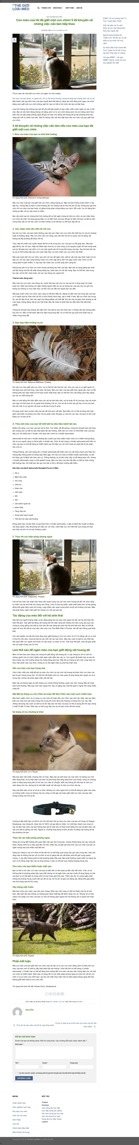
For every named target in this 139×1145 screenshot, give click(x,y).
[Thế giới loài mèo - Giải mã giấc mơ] (23, 8)
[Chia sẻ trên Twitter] (50, 994)
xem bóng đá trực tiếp (51, 1108)
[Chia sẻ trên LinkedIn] (62, 994)
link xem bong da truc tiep (52, 1113)
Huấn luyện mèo (19, 1103)
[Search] (38, 8)
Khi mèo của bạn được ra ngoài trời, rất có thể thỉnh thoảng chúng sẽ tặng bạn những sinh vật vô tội (53, 98)
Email (45, 1063)
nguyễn (64, 30)
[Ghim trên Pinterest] (58, 994)
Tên (17, 1063)
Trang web (74, 1063)
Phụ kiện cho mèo (19, 1111)
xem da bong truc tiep (51, 1116)
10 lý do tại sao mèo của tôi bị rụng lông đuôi (35, 1025)
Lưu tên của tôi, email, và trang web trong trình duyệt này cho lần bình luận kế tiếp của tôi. (52, 1073)
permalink (79, 1001)
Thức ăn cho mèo (19, 1115)
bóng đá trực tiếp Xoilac (52, 1119)
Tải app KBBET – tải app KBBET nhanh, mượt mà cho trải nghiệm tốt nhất (114, 60)
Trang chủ (46, 8)
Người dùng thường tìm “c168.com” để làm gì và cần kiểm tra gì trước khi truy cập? (115, 39)
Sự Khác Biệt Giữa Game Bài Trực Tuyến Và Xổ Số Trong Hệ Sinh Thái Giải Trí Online (114, 50)
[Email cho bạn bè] (54, 994)
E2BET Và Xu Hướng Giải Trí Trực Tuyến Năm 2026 (114, 19)
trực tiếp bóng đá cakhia (52, 1111)
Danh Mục (57, 8)
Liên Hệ (79, 8)
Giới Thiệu (69, 8)
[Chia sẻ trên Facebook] (46, 994)
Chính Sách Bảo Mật (20, 1128)
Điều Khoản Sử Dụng (21, 1132)
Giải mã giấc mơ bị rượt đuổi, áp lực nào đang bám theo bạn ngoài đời (114, 28)
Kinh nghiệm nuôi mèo (54, 17)
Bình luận (19, 1044)
